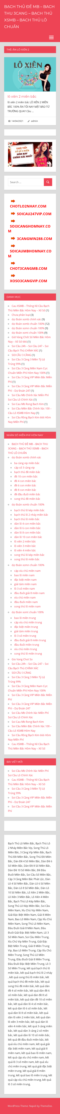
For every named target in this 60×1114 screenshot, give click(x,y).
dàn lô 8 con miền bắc (27, 532)
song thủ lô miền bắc (27, 559)
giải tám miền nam (25, 584)
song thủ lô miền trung (28, 653)
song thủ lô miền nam (27, 606)
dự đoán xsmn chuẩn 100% (28, 328)
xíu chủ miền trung (25, 649)
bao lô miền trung (25, 618)
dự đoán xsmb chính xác (26, 319)
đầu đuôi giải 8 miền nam (29, 593)
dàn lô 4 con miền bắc (27, 523)
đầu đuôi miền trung (26, 644)
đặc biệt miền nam (25, 579)
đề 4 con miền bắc (25, 481)
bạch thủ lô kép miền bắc (29, 510)
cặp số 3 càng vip (24, 467)
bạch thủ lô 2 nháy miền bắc (31, 514)
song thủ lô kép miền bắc (29, 555)
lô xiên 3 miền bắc (25, 546)
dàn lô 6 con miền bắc (27, 528)
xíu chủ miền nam (25, 597)
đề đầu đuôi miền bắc (27, 494)
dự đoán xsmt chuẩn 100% (28, 332)
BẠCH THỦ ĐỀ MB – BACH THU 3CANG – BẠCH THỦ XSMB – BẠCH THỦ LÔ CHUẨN (28, 448)
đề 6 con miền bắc (25, 485)
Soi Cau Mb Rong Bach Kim (28, 404)
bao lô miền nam (24, 575)
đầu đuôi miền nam (26, 602)
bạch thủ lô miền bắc (27, 519)
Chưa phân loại (21, 315)
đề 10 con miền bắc (26, 476)
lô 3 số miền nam (24, 588)
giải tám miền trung (26, 631)
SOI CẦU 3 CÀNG (21, 355)
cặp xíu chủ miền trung (28, 622)
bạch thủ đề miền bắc (27, 472)
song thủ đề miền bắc (27, 499)
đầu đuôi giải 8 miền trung (30, 640)
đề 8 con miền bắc (25, 490)
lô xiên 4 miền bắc (25, 550)
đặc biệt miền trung (26, 627)
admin (34, 120)
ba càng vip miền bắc (27, 463)
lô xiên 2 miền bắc (22, 96)
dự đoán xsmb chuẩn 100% (28, 324)
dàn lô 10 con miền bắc (28, 537)
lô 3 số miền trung (25, 636)
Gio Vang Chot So (22, 659)
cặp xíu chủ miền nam (27, 571)
